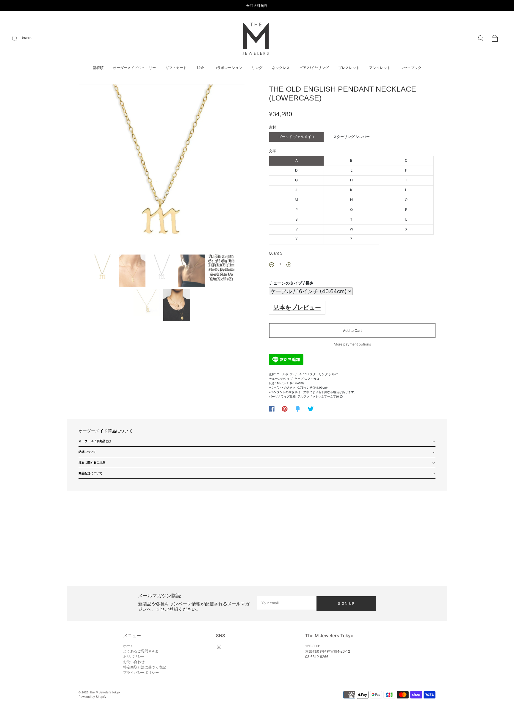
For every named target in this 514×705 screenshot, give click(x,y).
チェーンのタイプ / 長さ (291, 282)
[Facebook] (271, 408)
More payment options (352, 344)
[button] (95, 168)
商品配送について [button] (90, 473)
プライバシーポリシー (141, 672)
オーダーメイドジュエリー (134, 68)
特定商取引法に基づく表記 (144, 667)
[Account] (481, 39)
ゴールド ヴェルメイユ (296, 136)
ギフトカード (176, 68)
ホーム (128, 645)
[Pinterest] (284, 408)
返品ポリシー (134, 656)
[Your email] (286, 603)
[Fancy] (297, 408)
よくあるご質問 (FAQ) (140, 651)
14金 (200, 68)
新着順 (98, 68)
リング (257, 68)
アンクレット (380, 68)
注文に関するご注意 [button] (92, 462)
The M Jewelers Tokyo (105, 692)
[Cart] (495, 39)
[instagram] (218, 646)
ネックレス (281, 68)
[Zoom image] (161, 168)
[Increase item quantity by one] (288, 264)
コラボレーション (228, 68)
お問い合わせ (134, 662)
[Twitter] (310, 408)
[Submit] (18, 38)
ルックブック (410, 68)
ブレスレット (349, 68)
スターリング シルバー (351, 136)
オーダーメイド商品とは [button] (95, 441)
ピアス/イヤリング (314, 68)
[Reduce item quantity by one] (271, 264)
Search (26, 37)
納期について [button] (87, 451)
